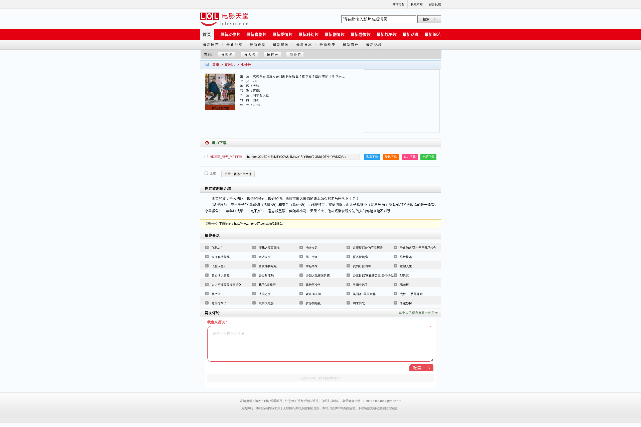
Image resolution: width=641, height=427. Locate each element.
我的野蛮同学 (362, 266)
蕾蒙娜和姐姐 (268, 266)
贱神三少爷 (313, 285)
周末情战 (359, 303)
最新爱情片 (282, 34)
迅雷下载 (372, 157)
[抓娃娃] (220, 95)
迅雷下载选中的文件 (238, 174)
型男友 (404, 275)
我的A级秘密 (267, 285)
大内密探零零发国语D (226, 285)
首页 (207, 34)
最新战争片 (387, 34)
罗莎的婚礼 (313, 303)
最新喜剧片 (256, 34)
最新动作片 (230, 34)
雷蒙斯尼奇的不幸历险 (368, 247)
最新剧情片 (335, 34)
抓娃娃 (246, 65)
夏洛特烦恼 (360, 257)
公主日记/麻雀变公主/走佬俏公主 (374, 275)
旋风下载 (391, 157)
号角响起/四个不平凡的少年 (418, 247)
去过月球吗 (266, 275)
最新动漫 (411, 34)
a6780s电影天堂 (224, 19)
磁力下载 (410, 157)
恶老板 (404, 285)
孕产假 (216, 294)
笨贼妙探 (406, 303)
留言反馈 (435, 4)
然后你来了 (219, 303)
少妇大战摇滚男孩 (318, 275)
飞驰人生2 (218, 266)
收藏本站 (417, 4)
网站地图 (398, 4)
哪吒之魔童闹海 (269, 247)
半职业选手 (360, 285)
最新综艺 (433, 34)
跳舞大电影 (266, 303)
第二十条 (312, 257)
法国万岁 (265, 294)
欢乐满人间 (313, 294)
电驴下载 (428, 157)
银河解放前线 (221, 257)
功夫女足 (312, 247)
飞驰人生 (218, 247)
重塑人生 (406, 266)
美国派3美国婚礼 (364, 294)
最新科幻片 (308, 34)
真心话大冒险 (221, 275)
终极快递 (406, 257)
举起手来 (312, 266)
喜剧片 (230, 65)
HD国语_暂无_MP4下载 (226, 157)
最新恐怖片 (361, 34)
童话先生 (265, 257)
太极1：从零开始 (411, 294)
